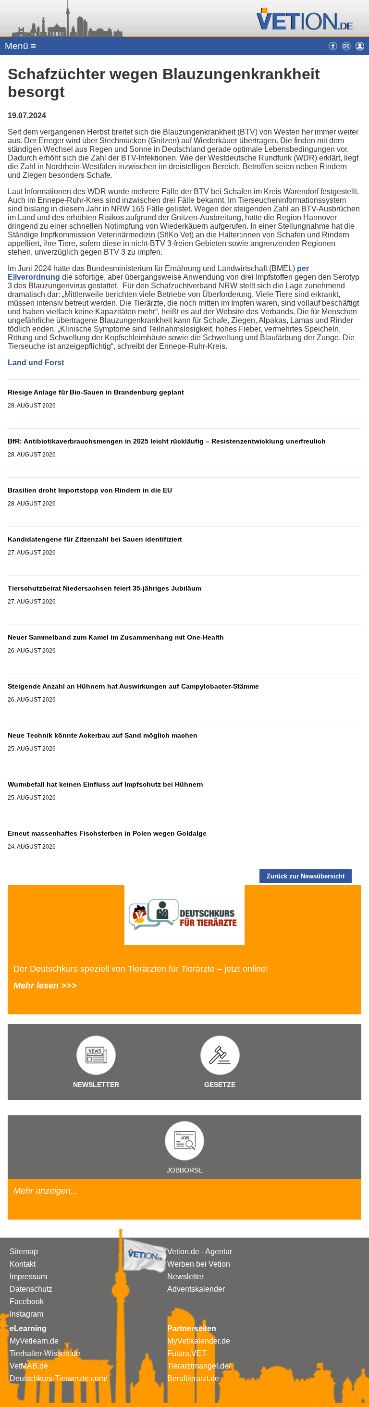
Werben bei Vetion (198, 1264)
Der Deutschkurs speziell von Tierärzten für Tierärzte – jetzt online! (140, 969)
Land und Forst (36, 362)
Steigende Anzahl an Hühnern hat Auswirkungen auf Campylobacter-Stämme (133, 686)
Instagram (26, 1314)
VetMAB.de (29, 1366)
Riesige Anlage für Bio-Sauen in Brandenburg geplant (96, 392)
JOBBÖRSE (185, 1170)
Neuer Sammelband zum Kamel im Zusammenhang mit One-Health (116, 637)
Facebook (27, 1301)
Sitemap (24, 1251)
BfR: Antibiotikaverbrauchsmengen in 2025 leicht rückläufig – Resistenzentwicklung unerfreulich (167, 441)
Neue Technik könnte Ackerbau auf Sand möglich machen (102, 735)
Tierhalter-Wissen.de (45, 1353)
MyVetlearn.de (34, 1341)
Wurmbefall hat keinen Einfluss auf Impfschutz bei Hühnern (105, 784)
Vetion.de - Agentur (199, 1251)
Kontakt (23, 1264)
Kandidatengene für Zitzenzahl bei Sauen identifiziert (95, 539)
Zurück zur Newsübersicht (305, 876)
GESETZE (219, 1084)
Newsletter (185, 1276)
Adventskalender (196, 1289)
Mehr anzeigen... (45, 1191)
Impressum (28, 1276)
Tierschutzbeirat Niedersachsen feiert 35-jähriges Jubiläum (104, 588)
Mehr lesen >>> (45, 985)
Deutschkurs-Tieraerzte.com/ (58, 1378)
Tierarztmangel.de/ (199, 1366)
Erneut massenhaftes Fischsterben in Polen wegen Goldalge (107, 833)
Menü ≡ (20, 46)
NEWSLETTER (96, 1084)
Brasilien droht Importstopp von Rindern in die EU (91, 490)
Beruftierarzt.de (193, 1378)
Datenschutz (31, 1289)
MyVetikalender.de (198, 1341)
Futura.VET (187, 1353)
